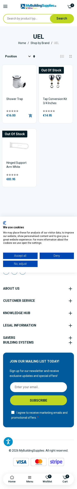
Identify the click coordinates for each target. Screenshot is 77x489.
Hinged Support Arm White (16, 164)
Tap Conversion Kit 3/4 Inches (55, 101)
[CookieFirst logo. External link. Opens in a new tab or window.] (4, 223)
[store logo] (38, 6)
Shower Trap (14, 99)
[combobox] (30, 18)
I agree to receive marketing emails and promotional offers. (39, 415)
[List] (62, 56)
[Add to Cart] (30, 115)
